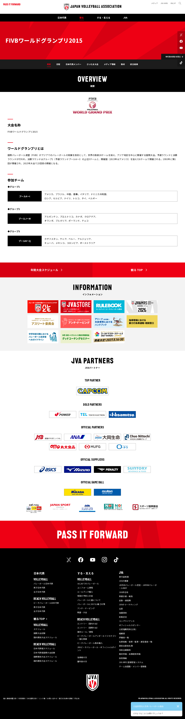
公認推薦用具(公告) (127, 629)
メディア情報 (110, 64)
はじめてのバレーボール (88, 583)
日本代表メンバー (73, 64)
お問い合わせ (52, 698)
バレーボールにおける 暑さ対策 (91, 604)
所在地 (76, 698)
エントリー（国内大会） (88, 623)
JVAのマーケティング (128, 604)
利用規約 (22, 698)
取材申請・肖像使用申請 (130, 654)
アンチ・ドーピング (86, 608)
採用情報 (123, 658)
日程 (58, 64)
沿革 (121, 608)
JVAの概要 (123, 580)
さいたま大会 (92, 64)
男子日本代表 (39, 587)
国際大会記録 (39, 633)
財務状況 (123, 617)
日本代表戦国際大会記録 (44, 652)
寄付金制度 (124, 576)
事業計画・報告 (126, 596)
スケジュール (39, 629)
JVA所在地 (123, 592)
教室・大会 (82, 612)
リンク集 (42, 698)
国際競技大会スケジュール (45, 656)
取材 (123, 64)
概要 (49, 64)
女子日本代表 (39, 591)
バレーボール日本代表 (43, 583)
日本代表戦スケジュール (44, 648)
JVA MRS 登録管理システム (131, 662)
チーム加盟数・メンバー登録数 (132, 666)
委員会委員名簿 (126, 645)
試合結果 (134, 64)
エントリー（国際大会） (88, 627)
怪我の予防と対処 (85, 596)
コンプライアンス (127, 621)
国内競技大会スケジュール (45, 637)
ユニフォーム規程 (85, 587)
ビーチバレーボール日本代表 (46, 603)
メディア (154, 3)
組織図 (122, 633)
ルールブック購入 (85, 591)
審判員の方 (82, 661)
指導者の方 (82, 657)
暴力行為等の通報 (66, 698)
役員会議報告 (125, 650)
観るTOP (39, 619)
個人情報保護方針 (10, 698)
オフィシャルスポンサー (130, 625)
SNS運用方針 (32, 698)
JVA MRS (164, 3)
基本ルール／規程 (85, 631)
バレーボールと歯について (89, 600)
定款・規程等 (125, 600)
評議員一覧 (124, 637)
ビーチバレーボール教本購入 (90, 643)
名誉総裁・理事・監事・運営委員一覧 (135, 641)
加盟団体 (123, 612)
